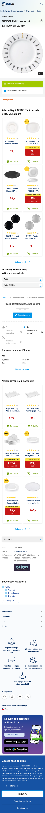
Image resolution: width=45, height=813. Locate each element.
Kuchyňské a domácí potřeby (11, 11)
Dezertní (11, 596)
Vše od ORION (7, 16)
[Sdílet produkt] (41, 20)
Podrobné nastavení (22, 801)
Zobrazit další (20, 262)
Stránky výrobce (20, 551)
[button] (22, 611)
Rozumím (22, 794)
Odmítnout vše (22, 808)
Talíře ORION (9, 285)
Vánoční (11, 590)
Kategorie (8, 539)
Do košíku (14, 161)
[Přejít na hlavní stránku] (8, 4)
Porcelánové (13, 593)
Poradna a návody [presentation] (17, 297)
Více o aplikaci (12, 735)
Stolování (30, 11)
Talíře (39, 11)
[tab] (5, 297)
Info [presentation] (4, 297)
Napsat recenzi (24, 315)
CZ (6, 709)
